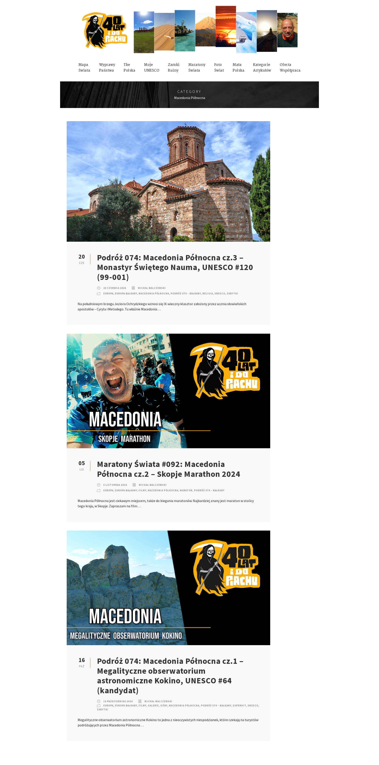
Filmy (142, 490)
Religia (207, 293)
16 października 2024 (118, 701)
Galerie (153, 705)
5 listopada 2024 (115, 484)
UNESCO (220, 293)
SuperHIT (239, 705)
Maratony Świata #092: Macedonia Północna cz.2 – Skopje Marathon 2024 (168, 469)
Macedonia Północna (154, 293)
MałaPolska (238, 67)
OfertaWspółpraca (290, 67)
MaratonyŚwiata (197, 67)
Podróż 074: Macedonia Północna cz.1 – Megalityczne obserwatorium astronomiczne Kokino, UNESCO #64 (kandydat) (170, 675)
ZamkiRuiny (174, 67)
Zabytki (232, 293)
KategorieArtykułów (262, 67)
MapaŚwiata (84, 67)
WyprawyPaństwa (107, 67)
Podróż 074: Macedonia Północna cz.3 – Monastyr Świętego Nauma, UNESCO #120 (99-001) (175, 267)
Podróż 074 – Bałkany (186, 293)
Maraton (186, 490)
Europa (108, 293)
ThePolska (129, 67)
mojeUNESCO (151, 67)
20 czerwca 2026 (114, 288)
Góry (163, 705)
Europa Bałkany (126, 293)
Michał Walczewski (152, 288)
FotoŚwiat (219, 67)
